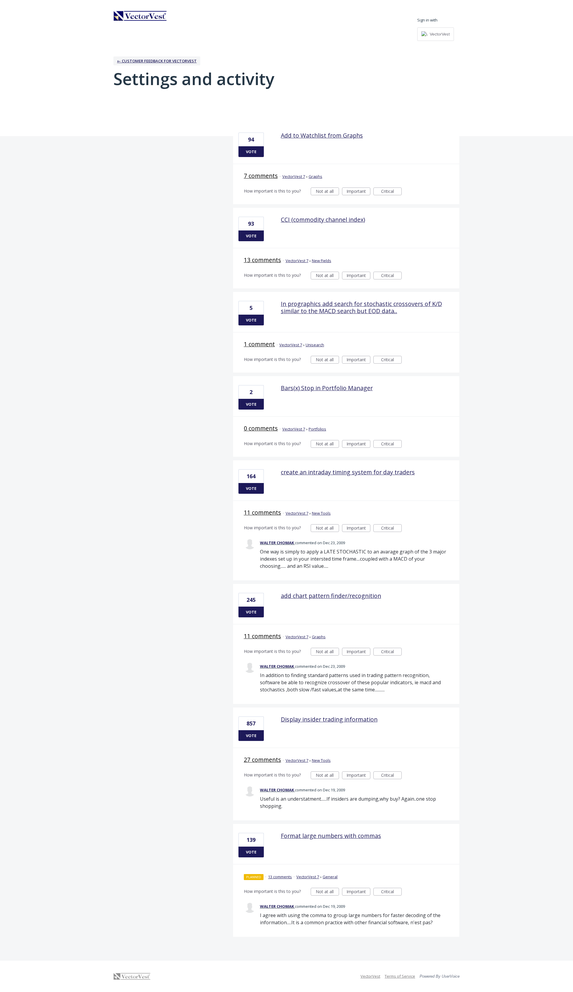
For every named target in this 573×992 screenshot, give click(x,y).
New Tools (321, 513)
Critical (391, 191)
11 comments (262, 512)
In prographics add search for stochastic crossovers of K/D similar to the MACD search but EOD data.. (361, 307)
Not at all (327, 191)
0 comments (261, 428)
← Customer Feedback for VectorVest (157, 61)
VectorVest (370, 976)
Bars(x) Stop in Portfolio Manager (327, 388)
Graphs (315, 176)
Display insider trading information (329, 719)
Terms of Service (400, 976)
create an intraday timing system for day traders (348, 472)
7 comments (261, 176)
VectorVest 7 (293, 176)
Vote (251, 151)
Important (358, 191)
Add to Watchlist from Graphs (322, 135)
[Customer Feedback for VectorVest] (140, 16)
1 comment (259, 344)
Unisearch (315, 344)
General (330, 876)
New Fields (321, 260)
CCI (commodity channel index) (323, 220)
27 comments (262, 760)
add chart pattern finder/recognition (331, 596)
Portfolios (317, 429)
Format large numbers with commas (331, 836)
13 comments (262, 260)
